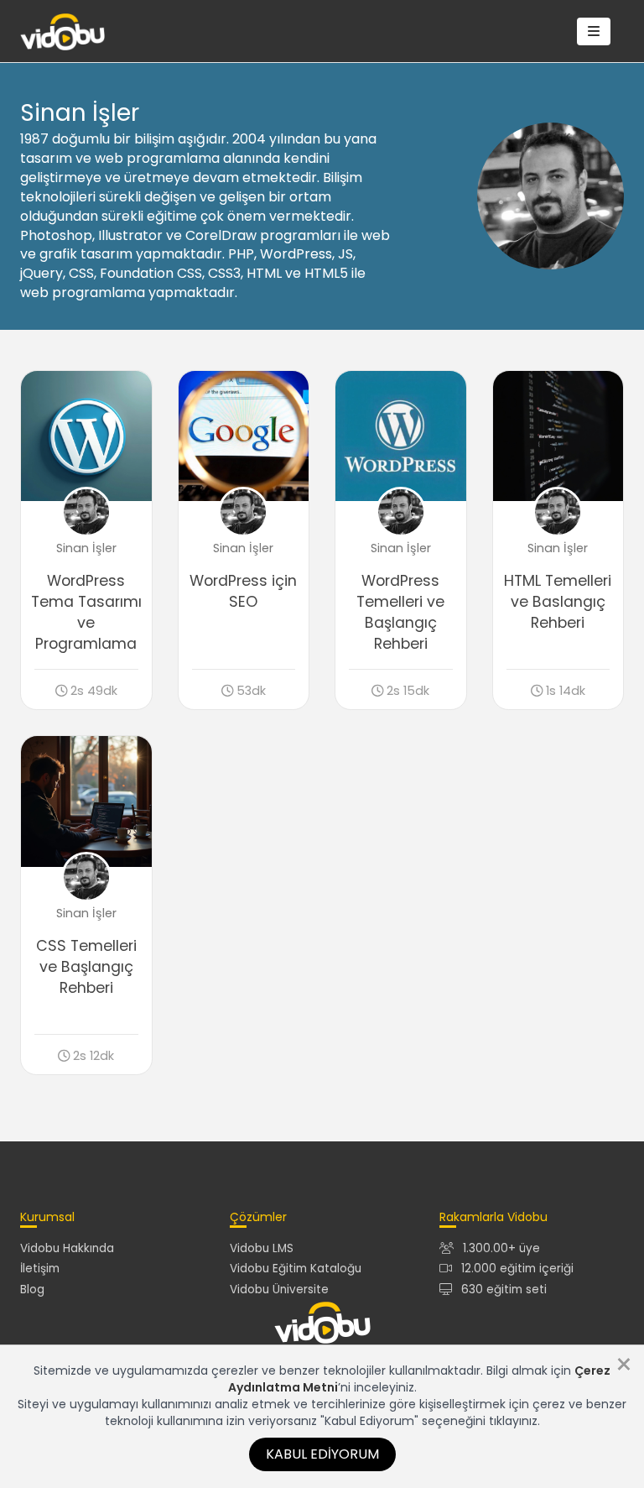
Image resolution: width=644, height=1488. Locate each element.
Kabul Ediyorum (322, 1454)
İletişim (40, 1269)
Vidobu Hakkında (67, 1248)
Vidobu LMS (261, 1248)
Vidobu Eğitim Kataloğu (295, 1269)
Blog (32, 1289)
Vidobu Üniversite (279, 1289)
